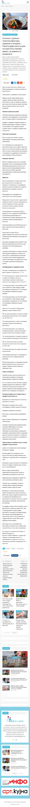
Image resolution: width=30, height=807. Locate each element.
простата (13, 548)
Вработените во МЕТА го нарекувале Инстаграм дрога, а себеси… (19, 760)
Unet (18, 804)
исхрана (8, 548)
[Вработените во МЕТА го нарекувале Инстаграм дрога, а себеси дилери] (22, 593)
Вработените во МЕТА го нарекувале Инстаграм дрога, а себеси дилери (19, 672)
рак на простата (20, 548)
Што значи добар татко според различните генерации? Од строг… (17, 752)
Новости (5, 589)
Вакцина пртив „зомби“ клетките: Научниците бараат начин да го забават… (19, 687)
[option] (15, 671)
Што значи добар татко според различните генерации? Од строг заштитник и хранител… (15, 663)
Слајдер (14, 34)
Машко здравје (7, 34)
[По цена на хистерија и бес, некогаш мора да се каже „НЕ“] (8, 614)
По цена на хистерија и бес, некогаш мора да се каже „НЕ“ (19, 679)
